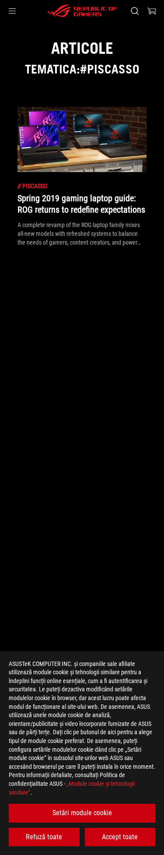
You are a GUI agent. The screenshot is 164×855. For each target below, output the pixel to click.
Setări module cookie (82, 813)
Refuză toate (44, 837)
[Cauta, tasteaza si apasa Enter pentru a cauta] (134, 11)
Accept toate (120, 837)
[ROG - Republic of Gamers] (82, 11)
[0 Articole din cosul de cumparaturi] (152, 11)
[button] (12, 11)
